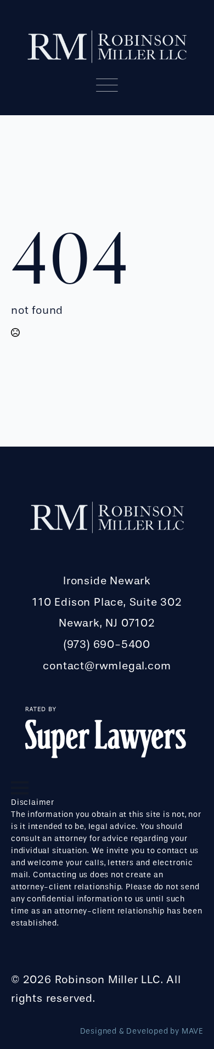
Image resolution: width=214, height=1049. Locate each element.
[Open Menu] (20, 788)
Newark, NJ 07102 (107, 623)
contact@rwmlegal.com (107, 665)
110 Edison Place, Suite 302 (107, 602)
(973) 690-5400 (107, 644)
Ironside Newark (107, 580)
